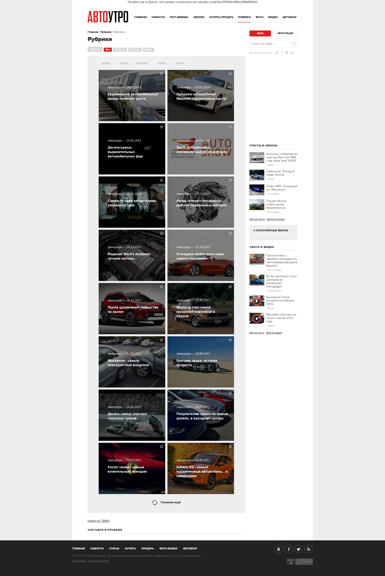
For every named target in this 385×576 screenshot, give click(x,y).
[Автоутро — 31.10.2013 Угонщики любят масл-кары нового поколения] (202, 280)
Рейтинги (95, 49)
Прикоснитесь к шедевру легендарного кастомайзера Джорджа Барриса (281, 260)
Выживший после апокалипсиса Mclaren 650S (280, 300)
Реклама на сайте (98, 561)
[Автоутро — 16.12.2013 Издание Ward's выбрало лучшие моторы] (133, 280)
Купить (130, 548)
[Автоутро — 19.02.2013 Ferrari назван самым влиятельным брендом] (133, 493)
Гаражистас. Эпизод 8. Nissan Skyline (280, 173)
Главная (140, 17)
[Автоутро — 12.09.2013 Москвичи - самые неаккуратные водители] (133, 387)
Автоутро (80, 547)
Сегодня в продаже (105, 530)
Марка (106, 63)
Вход (260, 33)
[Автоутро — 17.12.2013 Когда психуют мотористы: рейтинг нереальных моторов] (202, 227)
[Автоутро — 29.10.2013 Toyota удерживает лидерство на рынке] (133, 333)
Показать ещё (170, 502)
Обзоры (199, 17)
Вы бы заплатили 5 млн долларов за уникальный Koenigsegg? (281, 281)
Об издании (79, 561)
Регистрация (285, 33)
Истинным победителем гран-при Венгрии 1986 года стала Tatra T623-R (281, 157)
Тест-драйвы (179, 17)
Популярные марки (272, 230)
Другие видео (274, 332)
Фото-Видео (168, 548)
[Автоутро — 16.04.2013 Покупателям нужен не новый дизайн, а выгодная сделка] (202, 440)
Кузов (123, 63)
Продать (147, 548)
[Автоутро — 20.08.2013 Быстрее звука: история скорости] (202, 387)
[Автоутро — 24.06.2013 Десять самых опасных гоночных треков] (133, 440)
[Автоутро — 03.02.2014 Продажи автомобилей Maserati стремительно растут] (202, 120)
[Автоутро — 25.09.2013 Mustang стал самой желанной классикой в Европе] (202, 333)
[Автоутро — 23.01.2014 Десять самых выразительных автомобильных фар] (133, 173)
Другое (180, 63)
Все (108, 49)
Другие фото (256, 332)
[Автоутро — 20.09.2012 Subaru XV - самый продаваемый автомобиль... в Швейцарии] (202, 493)
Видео (273, 17)
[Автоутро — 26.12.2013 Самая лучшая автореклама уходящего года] (133, 227)
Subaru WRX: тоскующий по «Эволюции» (281, 187)
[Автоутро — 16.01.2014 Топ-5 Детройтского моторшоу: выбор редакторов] (202, 173)
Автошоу (142, 63)
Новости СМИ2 (98, 521)
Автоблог (290, 17)
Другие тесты (257, 219)
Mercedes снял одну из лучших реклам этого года (281, 318)
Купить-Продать (221, 17)
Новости (158, 17)
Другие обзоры (276, 219)
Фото (259, 17)
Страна (161, 63)
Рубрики (244, 17)
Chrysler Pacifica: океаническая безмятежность (276, 204)
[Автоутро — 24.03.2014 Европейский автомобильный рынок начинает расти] (133, 120)
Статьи (114, 548)
